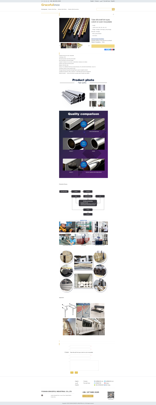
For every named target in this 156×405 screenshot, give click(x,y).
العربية (101, 1)
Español (113, 1)
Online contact (88, 396)
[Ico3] (46, 1)
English (92, 1)
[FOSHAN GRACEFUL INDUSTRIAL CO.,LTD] (50, 4)
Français (97, 1)
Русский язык (106, 1)
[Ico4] (48, 1)
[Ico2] (44, 1)
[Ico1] (42, 1)
